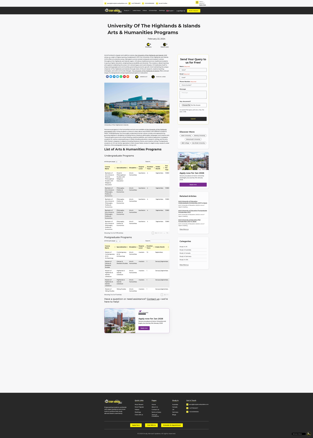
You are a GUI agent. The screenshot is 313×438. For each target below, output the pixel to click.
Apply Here (202, 5)
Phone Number (188, 81)
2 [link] (157, 233)
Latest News (137, 10)
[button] (107, 76)
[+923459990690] (142, 3)
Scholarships (153, 10)
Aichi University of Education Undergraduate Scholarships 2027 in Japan (192, 202)
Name (185, 66)
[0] (148, 44)
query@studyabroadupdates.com (117, 3)
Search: (147, 161)
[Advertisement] (193, 278)
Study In (126, 10)
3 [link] (158, 233)
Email (184, 74)
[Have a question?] (197, 2)
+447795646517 (136, 3)
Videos (145, 10)
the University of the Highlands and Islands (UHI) (151, 55)
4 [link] (160, 233)
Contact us (153, 299)
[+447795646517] (129, 3)
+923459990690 (149, 3)
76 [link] (167, 233)
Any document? (185, 101)
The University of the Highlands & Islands (145, 71)
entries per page (109, 161)
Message (183, 89)
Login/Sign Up (180, 11)
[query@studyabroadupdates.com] (105, 3)
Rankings (162, 10)
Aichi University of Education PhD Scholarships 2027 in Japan (189, 220)
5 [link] (161, 233)
